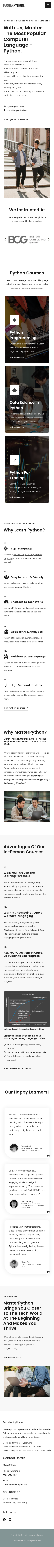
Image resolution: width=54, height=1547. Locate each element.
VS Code (37, 1446)
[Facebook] (4, 1519)
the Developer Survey (19, 691)
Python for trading (20, 475)
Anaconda (46, 1450)
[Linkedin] (10, 1519)
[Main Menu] (48, 5)
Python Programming (23, 335)
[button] (16, 120)
